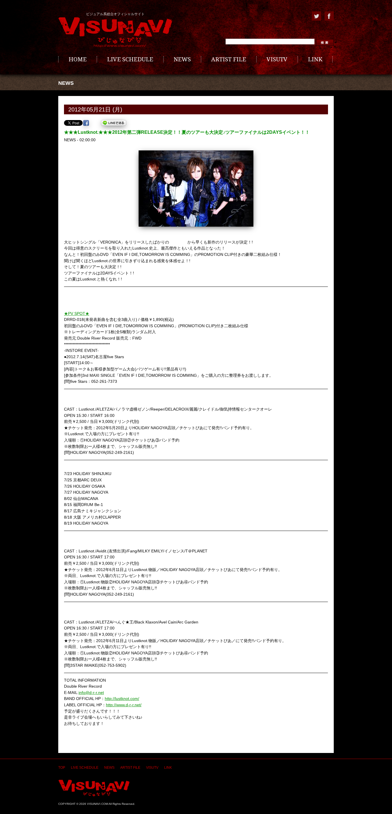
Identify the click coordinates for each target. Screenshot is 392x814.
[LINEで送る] (113, 123)
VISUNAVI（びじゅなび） (94, 788)
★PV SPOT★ (76, 313)
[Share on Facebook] (86, 123)
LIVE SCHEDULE (130, 59)
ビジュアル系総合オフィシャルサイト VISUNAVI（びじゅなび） (115, 32)
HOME (78, 59)
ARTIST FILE (228, 59)
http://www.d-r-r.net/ (123, 705)
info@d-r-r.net (91, 692)
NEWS (182, 59)
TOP (61, 768)
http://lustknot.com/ (122, 698)
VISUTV (277, 59)
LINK (315, 59)
